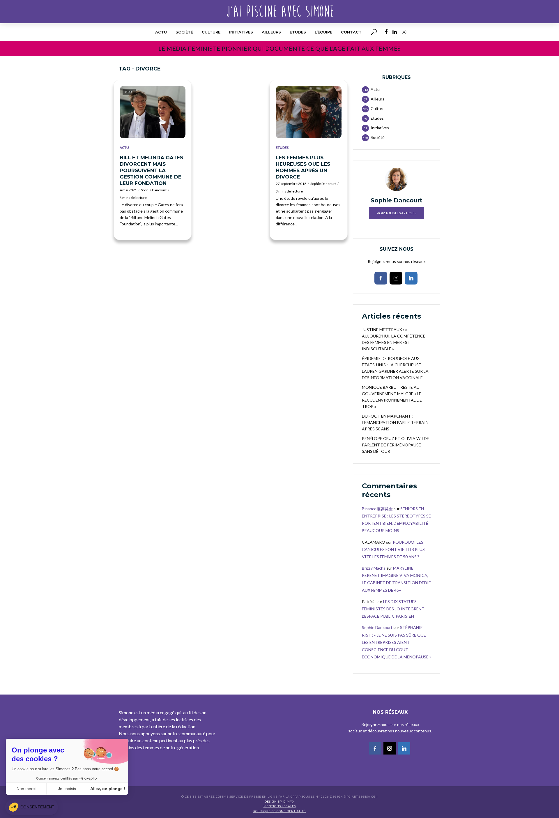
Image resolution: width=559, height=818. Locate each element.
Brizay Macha (373, 568)
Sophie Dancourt (154, 190)
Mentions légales (279, 806)
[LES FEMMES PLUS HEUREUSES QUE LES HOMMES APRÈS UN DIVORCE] (309, 112)
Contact (351, 32)
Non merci (26, 788)
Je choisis (67, 788)
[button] (31, 807)
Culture (211, 32)
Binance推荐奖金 (377, 508)
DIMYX (288, 801)
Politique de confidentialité (279, 811)
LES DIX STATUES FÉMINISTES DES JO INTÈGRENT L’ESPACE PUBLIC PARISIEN (393, 609)
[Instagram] (396, 278)
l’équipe (323, 32)
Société (184, 32)
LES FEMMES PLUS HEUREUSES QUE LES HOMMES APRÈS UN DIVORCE (303, 167)
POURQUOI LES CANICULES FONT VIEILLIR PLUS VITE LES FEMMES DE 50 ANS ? (393, 549)
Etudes (298, 32)
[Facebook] (380, 278)
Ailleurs (271, 32)
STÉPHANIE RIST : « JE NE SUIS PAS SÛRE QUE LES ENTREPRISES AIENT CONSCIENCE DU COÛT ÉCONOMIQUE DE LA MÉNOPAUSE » (396, 642)
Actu (161, 32)
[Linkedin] (411, 278)
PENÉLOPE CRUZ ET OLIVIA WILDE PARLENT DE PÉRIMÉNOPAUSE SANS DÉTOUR (395, 445)
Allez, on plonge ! (107, 788)
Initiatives (241, 32)
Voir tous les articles (396, 213)
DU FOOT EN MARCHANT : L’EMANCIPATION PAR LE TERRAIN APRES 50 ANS (395, 422)
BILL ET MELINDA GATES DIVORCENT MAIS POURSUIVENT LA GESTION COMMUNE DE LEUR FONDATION (151, 170)
